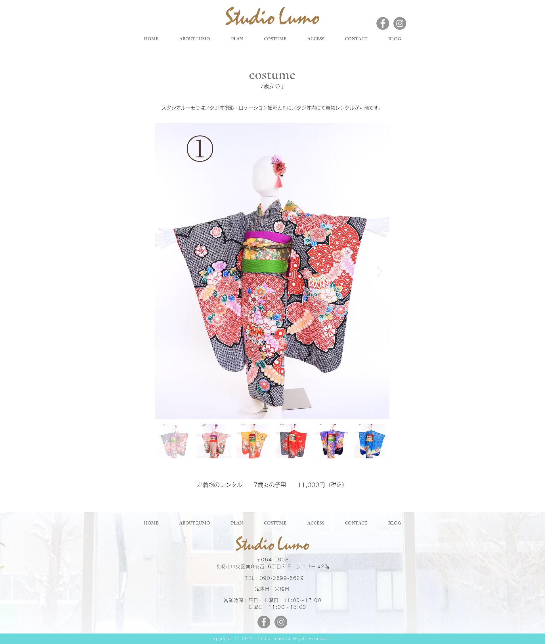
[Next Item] (379, 271)
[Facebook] (382, 23)
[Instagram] (399, 23)
